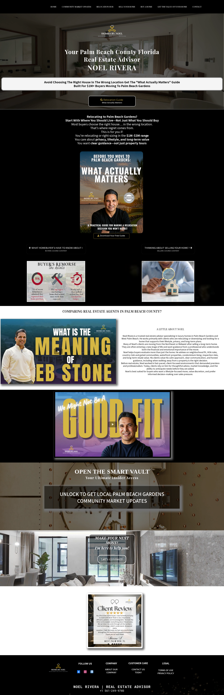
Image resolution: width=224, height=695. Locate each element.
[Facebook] (78, 672)
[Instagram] (85, 672)
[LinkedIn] (92, 672)
